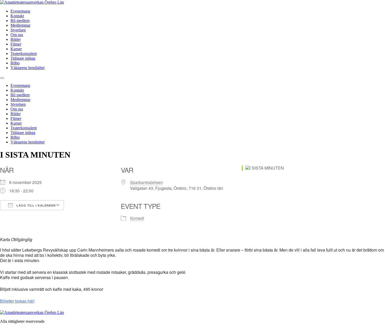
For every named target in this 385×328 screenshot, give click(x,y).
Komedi (137, 218)
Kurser (16, 49)
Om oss (16, 34)
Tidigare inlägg (22, 58)
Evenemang (20, 11)
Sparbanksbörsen (146, 182)
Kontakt (17, 16)
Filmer (15, 44)
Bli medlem (20, 20)
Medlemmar (20, 25)
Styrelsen (18, 30)
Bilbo (15, 63)
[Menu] (2, 78)
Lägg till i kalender (35, 205)
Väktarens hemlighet (27, 67)
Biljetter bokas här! (17, 301)
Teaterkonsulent (23, 53)
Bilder (15, 39)
